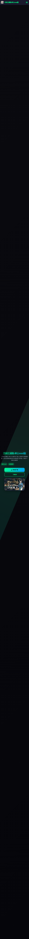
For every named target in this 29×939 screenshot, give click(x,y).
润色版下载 (15, 470)
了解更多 (15, 474)
